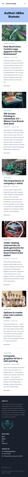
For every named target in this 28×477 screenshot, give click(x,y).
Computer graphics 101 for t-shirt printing (13, 358)
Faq (3, 441)
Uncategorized (7, 110)
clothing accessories (9, 43)
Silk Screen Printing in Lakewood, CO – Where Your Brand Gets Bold (14, 118)
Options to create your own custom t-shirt (13, 315)
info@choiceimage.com (9, 451)
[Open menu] (24, 3)
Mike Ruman (7, 57)
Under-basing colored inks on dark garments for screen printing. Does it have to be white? (14, 249)
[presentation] (14, 33)
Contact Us (4, 443)
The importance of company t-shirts (14, 182)
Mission (4, 438)
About (3, 436)
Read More (7, 85)
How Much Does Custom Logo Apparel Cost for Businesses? (12, 50)
